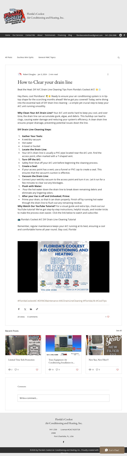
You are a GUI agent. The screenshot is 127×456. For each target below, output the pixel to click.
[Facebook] (124, 35)
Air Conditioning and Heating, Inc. (45, 17)
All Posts (8, 57)
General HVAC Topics (47, 57)
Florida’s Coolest (35, 14)
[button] (118, 57)
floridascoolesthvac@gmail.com (90, 35)
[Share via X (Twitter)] (25, 309)
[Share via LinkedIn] (31, 309)
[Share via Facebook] (19, 309)
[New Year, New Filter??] (104, 345)
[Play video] (63, 266)
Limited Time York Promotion (21, 359)
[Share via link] (37, 309)
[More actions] (107, 74)
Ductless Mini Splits (25, 57)
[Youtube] (120, 35)
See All (119, 330)
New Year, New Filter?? (99, 359)
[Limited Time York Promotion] (23, 345)
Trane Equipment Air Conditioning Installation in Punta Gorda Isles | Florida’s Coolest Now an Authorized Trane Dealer (63, 361)
